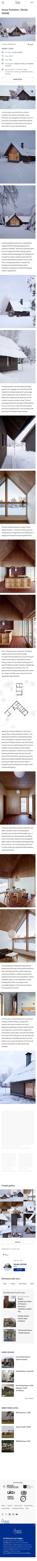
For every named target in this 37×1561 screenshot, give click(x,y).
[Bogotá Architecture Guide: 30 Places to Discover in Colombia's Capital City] (10, 1302)
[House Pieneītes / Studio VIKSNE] (17, 1195)
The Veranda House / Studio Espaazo (25, 1331)
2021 (10, 60)
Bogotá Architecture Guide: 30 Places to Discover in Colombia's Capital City (25, 1305)
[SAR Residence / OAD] (8, 1417)
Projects (12, 1284)
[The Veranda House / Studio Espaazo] (10, 1335)
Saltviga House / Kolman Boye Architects (23, 1318)
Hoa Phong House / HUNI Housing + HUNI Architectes (24, 1388)
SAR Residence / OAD (23, 1412)
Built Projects (23, 1284)
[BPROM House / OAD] (8, 1446)
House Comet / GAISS (23, 1427)
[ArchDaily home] (17, 2)
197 (10, 56)
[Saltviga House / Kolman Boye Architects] (10, 1321)
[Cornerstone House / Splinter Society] (8, 1362)
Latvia (10, 49)
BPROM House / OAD (23, 1441)
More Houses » (29, 1398)
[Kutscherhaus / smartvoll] (8, 1376)
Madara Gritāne (20, 64)
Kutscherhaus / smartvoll (25, 1371)
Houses (4, 49)
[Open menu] (2, 2)
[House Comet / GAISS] (8, 1432)
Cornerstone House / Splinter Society (23, 1358)
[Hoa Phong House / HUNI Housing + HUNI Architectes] (8, 1390)
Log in (32, 2)
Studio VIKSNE (17, 52)
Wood (5, 1284)
